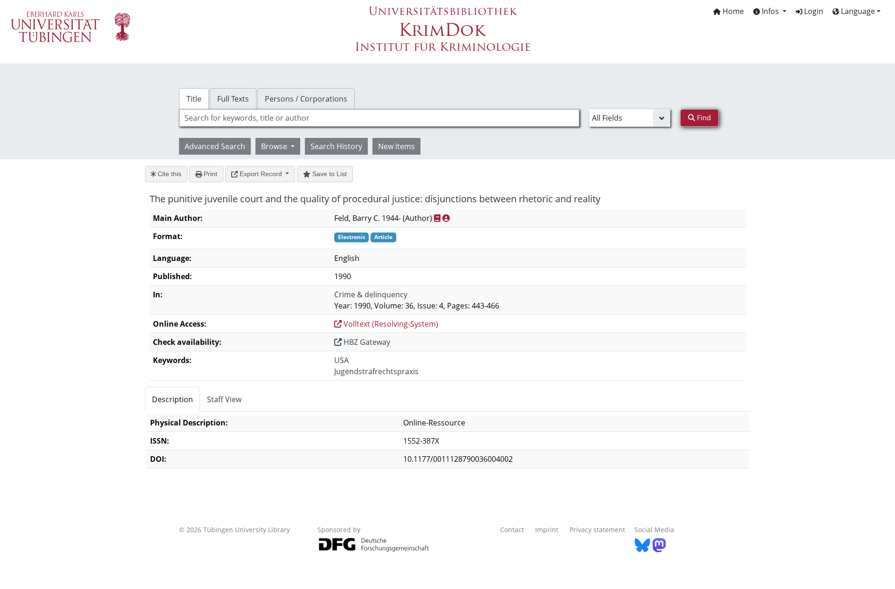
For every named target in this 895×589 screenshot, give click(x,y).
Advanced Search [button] (215, 146)
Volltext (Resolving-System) (390, 324)
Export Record (261, 174)
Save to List (328, 174)
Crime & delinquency (370, 294)
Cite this (168, 174)
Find (703, 117)
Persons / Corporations (306, 99)
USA (341, 360)
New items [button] (396, 146)
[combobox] (379, 118)
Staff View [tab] (224, 399)
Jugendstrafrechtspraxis (376, 371)
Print (209, 174)
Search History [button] (336, 146)
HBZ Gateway (366, 342)
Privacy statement (597, 529)
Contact (512, 529)
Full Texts (233, 99)
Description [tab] (172, 399)
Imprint (546, 529)
